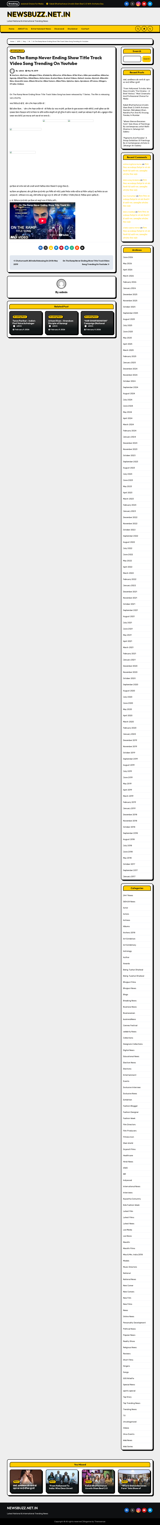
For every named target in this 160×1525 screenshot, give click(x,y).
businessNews (129, 1019)
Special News (129, 1385)
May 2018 (127, 858)
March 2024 (128, 424)
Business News (130, 1007)
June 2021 (128, 629)
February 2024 (129, 431)
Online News (128, 1316)
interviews (45, 78)
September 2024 (130, 387)
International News (131, 1186)
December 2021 (130, 592)
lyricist (96, 78)
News (125, 1310)
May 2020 (127, 709)
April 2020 (127, 715)
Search (137, 51)
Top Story (127, 1397)
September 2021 (130, 610)
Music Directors (130, 1267)
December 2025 (130, 294)
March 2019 (128, 796)
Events (126, 1081)
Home (11, 29)
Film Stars (78, 75)
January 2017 (129, 876)
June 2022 (128, 554)
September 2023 (130, 462)
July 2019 (127, 771)
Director (57, 75)
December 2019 (130, 740)
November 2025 (130, 301)
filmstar (105, 75)
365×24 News (129, 902)
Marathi (126, 1242)
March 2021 (128, 647)
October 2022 (129, 530)
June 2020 (128, 703)
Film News (67, 75)
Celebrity (48, 75)
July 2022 (127, 548)
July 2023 (127, 474)
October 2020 (129, 678)
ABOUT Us (23, 29)
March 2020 (128, 722)
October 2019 (129, 753)
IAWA (125, 1168)
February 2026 (129, 282)
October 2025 (129, 307)
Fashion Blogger (130, 1106)
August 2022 (129, 542)
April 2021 (127, 641)
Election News (129, 1063)
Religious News (130, 1347)
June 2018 (128, 852)
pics (77, 81)
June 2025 (128, 332)
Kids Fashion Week (131, 1205)
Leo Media (127, 1230)
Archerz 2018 (129, 932)
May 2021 (127, 635)
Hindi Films (23, 78)
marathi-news (22, 81)
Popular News (129, 1335)
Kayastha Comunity (132, 1199)
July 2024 (127, 400)
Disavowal (59, 29)
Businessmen (129, 1013)
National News (129, 1279)
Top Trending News (131, 1403)
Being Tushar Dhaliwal (133, 970)
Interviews (128, 1193)
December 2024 (130, 369)
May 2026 (127, 263)
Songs (126, 1372)
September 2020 (130, 684)
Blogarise (87, 1521)
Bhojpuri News (129, 988)
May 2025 (127, 338)
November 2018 (130, 821)
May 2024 (127, 412)
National (127, 1273)
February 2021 (129, 654)
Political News (129, 1329)
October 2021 (129, 604)
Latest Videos (71, 78)
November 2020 (130, 672)
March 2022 (128, 573)
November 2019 (130, 746)
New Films (61, 81)
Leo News (127, 1236)
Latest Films (128, 1217)
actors (16, 75)
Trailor (14, 84)
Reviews (126, 1354)
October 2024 (129, 381)
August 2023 (129, 468)
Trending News (130, 1409)
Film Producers (130, 1131)
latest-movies (85, 78)
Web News (127, 1440)
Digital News (128, 1050)
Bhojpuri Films (36, 75)
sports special (129, 1391)
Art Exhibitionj (129, 945)
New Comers (50, 81)
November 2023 (130, 449)
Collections (128, 1038)
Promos (94, 81)
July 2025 (127, 325)
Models (126, 1261)
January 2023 (129, 511)
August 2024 (129, 393)
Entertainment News (41, 29)
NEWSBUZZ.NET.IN (38, 14)
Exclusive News (130, 1093)
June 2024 (128, 406)
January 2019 (129, 808)
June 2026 (128, 257)
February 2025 (129, 356)
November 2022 (130, 523)
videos (21, 84)
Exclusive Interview (132, 1087)
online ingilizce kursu (132, 164)
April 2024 (127, 418)
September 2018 (130, 833)
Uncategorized (130, 1422)
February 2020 (129, 728)
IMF (124, 1174)
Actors (126, 914)
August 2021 (129, 616)
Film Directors (129, 1124)
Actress (24, 75)
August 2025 (129, 319)
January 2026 (129, 288)
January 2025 (129, 362)
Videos (126, 1428)
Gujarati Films (129, 1149)
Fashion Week (129, 1118)
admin (21, 71)
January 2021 (129, 660)
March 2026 (128, 276)
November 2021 (130, 598)
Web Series (128, 1446)
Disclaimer (73, 29)
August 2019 (129, 765)
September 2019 (130, 759)
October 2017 (129, 864)
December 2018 (130, 814)
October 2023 (129, 455)
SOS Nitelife (128, 1378)
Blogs (125, 994)
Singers (103, 81)
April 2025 (127, 344)
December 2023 (130, 443)
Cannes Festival (130, 1025)
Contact (85, 29)
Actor (125, 908)
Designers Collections (133, 1044)
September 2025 (130, 313)
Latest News (57, 78)
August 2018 (129, 839)
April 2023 (127, 493)
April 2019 (127, 790)
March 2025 (128, 350)
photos (71, 81)
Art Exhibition (129, 939)
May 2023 (127, 486)
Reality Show (129, 1341)
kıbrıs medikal (129, 212)
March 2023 (128, 499)
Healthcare (128, 1155)
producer (85, 81)
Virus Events (128, 1434)
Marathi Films (129, 1248)
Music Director (36, 81)
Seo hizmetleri (129, 196)
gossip (13, 78)
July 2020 (127, 697)
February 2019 (129, 802)
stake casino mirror (131, 228)
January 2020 (129, 734)
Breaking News (17, 51)
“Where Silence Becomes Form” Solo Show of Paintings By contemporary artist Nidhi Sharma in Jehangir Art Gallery (136, 126)
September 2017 (130, 870)
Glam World (128, 1143)
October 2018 (129, 827)
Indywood (127, 1180)
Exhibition (127, 1100)
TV (124, 1415)
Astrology (127, 951)
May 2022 (127, 561)
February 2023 (129, 505)
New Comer (128, 1285)
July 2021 (127, 623)
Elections (127, 1069)
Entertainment (129, 1075)
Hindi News (34, 78)
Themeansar (99, 1521)
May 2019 (127, 784)
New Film (127, 1298)
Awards (126, 963)
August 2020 (129, 691)
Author (126, 957)
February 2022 (129, 579)
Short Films (128, 1360)
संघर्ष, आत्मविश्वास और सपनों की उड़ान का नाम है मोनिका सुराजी (25, 1487)
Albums (126, 926)
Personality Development (134, 1323)
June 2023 (128, 480)
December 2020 (130, 666)
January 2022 (129, 585)
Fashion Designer (131, 1112)
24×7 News (128, 895)
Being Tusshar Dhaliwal (133, 976)
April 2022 (127, 567)
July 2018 (127, 845)
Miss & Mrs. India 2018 (133, 1254)
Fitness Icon (128, 1137)
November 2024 (130, 375)
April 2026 (127, 270)
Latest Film (128, 1211)
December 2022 (130, 517)
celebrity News (129, 1032)
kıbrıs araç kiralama (131, 180)
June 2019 (128, 777)
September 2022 (130, 536)
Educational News (131, 1056)
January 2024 (129, 437)
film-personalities (92, 75)
